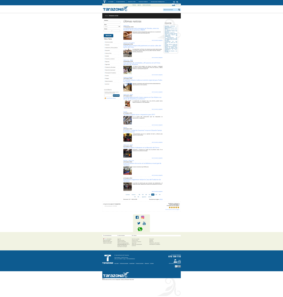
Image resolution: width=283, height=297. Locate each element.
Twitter (138, 223)
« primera (128, 194)
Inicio (104, 2)
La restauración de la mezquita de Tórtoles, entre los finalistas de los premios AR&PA (141, 29)
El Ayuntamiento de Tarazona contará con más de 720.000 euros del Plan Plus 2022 (171, 39)
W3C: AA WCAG (178, 266)
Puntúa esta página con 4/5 (176, 207)
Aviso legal (116, 263)
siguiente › (144, 196)
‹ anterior (133, 194)
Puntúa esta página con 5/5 (178, 207)
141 (149, 194)
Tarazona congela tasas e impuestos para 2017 (139, 115)
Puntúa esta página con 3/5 (174, 207)
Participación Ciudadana (110, 72)
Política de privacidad (124, 263)
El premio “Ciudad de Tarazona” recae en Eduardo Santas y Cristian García (142, 131)
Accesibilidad (131, 263)
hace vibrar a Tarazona (170, 32)
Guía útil (178, 4)
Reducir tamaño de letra (173, 2)
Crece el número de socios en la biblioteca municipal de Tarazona (142, 164)
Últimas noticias (120, 240)
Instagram (144, 217)
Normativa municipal (122, 246)
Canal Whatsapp (141, 229)
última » (150, 196)
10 (160, 199)
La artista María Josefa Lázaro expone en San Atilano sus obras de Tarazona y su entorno (142, 98)
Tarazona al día (132, 1)
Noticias (134, 5)
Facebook (137, 217)
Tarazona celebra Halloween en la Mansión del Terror (141, 148)
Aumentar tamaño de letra (177, 2)
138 (139, 194)
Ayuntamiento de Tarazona (115, 8)
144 (159, 194)
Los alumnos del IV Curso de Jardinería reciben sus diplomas (171, 30)
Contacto (152, 263)
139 (142, 194)
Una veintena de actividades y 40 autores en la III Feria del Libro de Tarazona (141, 63)
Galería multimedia (147, 5)
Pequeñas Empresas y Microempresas (171, 26)
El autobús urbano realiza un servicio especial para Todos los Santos (142, 81)
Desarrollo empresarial (110, 70)
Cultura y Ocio (108, 53)
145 (135, 196)
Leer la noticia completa (157, 40)
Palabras (106, 20)
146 (138, 196)
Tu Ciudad (110, 1)
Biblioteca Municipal (107, 241)
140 (146, 194)
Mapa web (147, 263)
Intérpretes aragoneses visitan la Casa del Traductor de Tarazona (142, 180)
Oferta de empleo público (123, 243)
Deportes (107, 61)
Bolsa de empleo (106, 240)
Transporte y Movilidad (110, 67)
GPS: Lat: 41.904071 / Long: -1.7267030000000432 (124, 258)
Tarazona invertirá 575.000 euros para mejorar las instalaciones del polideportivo (171, 35)
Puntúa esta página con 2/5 (172, 207)
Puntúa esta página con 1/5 (170, 207)
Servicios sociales (109, 42)
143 (156, 194)
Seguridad (107, 64)
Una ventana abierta (115, 275)
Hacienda (107, 44)
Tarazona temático (143, 1)
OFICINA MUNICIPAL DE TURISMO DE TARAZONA (123, 245)
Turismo (107, 75)
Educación (107, 50)
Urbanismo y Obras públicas (111, 47)
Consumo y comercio (110, 58)
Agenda (139, 5)
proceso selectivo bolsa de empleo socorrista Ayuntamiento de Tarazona (171, 45)
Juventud (107, 84)
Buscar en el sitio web (168, 9)
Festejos (107, 78)
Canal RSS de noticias (111, 98)
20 (162, 199)
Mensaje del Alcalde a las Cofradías (171, 51)
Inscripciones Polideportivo (158, 1)
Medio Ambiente (109, 81)
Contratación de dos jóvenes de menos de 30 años (171, 42)
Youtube (144, 223)
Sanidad (107, 56)
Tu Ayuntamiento (120, 1)
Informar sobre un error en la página (172, 209)
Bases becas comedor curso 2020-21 (171, 28)
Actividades (109, 239)
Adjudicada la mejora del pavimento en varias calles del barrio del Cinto (142, 46)
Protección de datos (139, 263)
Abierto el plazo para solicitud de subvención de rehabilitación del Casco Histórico (171, 48)
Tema (105, 24)
